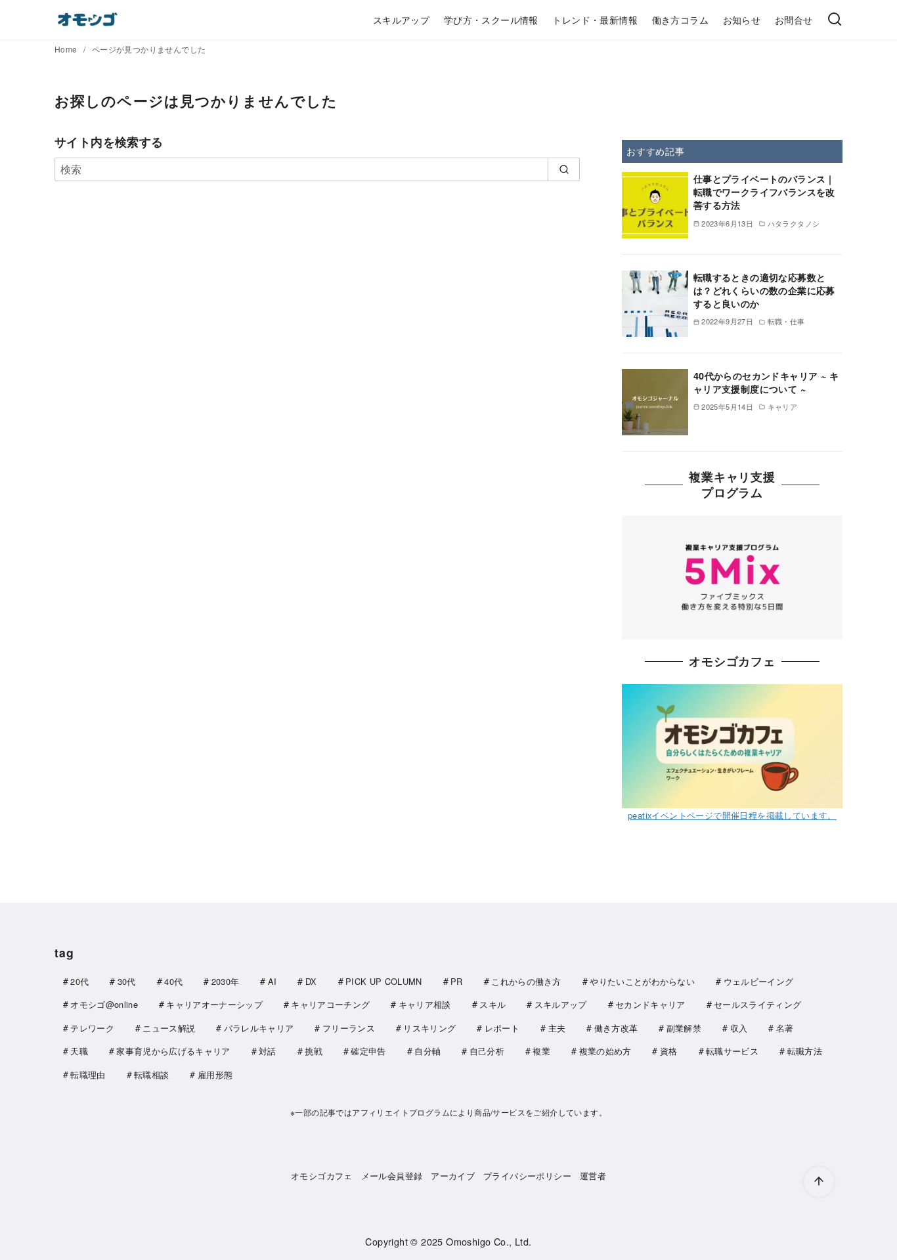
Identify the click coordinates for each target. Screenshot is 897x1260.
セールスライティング (757, 1004)
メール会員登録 (392, 1175)
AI (272, 981)
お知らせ (742, 19)
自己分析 (487, 1051)
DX (311, 981)
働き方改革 (616, 1028)
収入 (739, 1028)
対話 (267, 1051)
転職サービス (732, 1051)
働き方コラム (680, 19)
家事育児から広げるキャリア (173, 1051)
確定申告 (368, 1051)
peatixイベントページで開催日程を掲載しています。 (732, 814)
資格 (669, 1051)
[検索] (834, 20)
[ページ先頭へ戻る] (819, 1182)
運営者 (593, 1175)
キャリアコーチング (330, 1004)
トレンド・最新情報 (595, 19)
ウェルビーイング (759, 981)
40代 (173, 981)
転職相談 (151, 1074)
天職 (79, 1051)
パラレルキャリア (259, 1028)
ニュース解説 (168, 1028)
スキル (492, 1004)
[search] (564, 169)
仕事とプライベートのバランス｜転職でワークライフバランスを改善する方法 (764, 191)
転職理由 (87, 1074)
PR (456, 981)
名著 (785, 1028)
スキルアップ (401, 19)
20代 (79, 981)
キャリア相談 (425, 1004)
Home (67, 48)
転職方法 (804, 1051)
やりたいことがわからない (642, 981)
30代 (127, 981)
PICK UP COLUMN (383, 981)
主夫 (557, 1028)
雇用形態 (215, 1074)
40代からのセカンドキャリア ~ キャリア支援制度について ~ (766, 382)
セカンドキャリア (650, 1004)
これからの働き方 (526, 981)
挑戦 (313, 1051)
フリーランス (348, 1028)
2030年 (225, 981)
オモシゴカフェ (322, 1175)
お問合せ (794, 19)
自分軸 (427, 1051)
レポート (502, 1028)
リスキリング (429, 1028)
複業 (541, 1051)
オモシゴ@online (104, 1004)
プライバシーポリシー (527, 1175)
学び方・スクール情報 (491, 19)
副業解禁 (684, 1028)
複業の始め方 (605, 1051)
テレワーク (92, 1028)
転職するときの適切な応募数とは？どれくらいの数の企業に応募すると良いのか (764, 290)
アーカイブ (453, 1175)
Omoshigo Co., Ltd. (488, 1241)
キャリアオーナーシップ (214, 1004)
